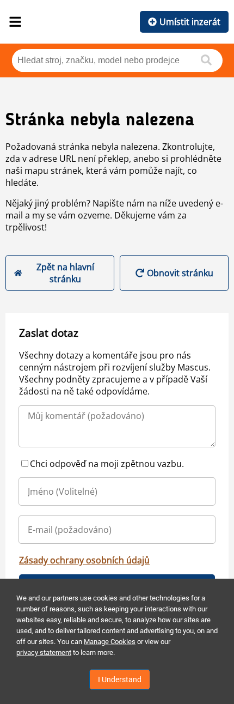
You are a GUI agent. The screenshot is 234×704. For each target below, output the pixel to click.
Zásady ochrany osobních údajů (84, 560)
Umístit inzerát (189, 22)
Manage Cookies (110, 642)
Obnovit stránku (180, 273)
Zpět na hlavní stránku (65, 273)
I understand (119, 679)
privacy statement (43, 652)
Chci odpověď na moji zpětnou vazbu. (107, 464)
